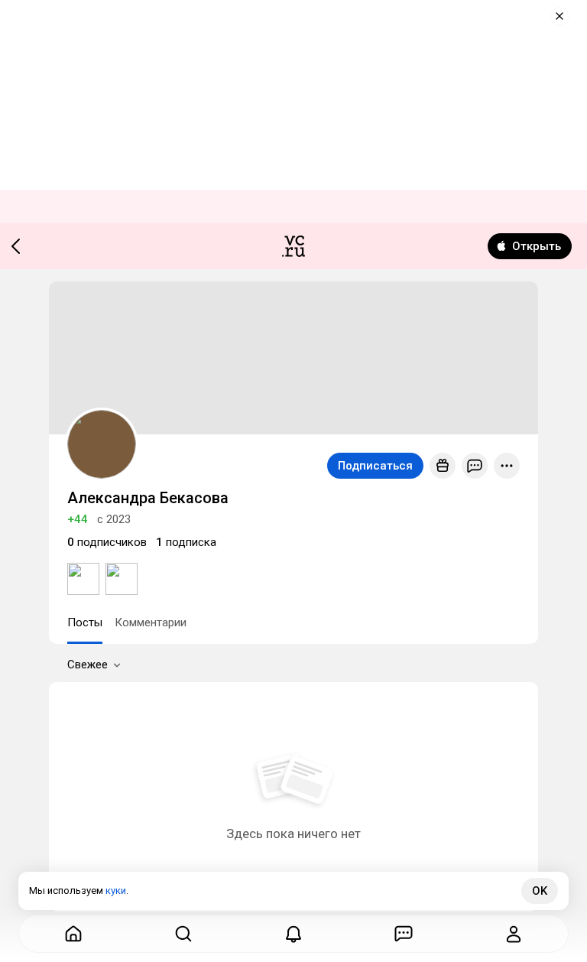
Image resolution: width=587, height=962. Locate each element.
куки (115, 890)
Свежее (87, 664)
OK (539, 891)
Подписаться (375, 466)
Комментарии (150, 622)
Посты (84, 622)
